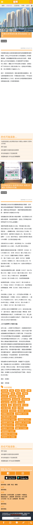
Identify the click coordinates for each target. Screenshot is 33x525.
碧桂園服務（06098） (8, 431)
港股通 (25, 393)
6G (10, 405)
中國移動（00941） (24, 419)
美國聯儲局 (5, 393)
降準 (14, 408)
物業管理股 (26, 399)
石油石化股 (5, 402)
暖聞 (16, 485)
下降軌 (21, 408)
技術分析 (13, 411)
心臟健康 (11, 497)
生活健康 (18, 495)
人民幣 (26, 405)
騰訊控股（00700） (24, 411)
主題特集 (16, 5)
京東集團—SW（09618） (9, 434)
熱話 (12, 485)
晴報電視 (9, 5)
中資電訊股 (17, 405)
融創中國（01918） (7, 425)
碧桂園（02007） (21, 425)
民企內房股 (16, 399)
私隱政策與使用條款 (15, 515)
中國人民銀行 (6, 408)
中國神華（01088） (7, 422)
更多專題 (21, 499)
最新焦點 (3, 485)
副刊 (27, 5)
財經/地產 (3, 41)
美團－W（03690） (22, 428)
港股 (12, 390)
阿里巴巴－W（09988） (9, 437)
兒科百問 (24, 497)
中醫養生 (24, 495)
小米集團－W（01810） (23, 422)
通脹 (29, 390)
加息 (13, 393)
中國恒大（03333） (7, 428)
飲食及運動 (10, 495)
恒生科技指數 (6, 399)
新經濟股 (13, 396)
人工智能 (21, 402)
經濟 (23, 390)
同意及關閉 (16, 518)
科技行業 (21, 396)
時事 (23, 5)
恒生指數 (4, 390)
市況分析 (4, 411)
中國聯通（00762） (22, 414)
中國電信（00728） (7, 414)
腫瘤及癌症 (4, 497)
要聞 (8, 485)
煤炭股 (14, 402)
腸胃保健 (18, 497)
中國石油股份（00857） (9, 417)
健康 (3, 5)
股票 (17, 390)
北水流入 (4, 396)
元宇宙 (4, 405)
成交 (19, 393)
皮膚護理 (15, 499)
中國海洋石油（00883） (9, 419)
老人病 (9, 499)
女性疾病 (3, 499)
